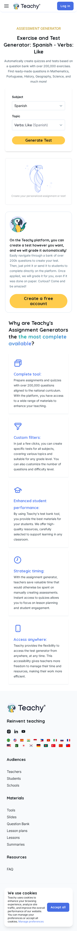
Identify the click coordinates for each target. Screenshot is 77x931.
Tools (11, 810)
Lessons (13, 837)
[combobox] (14, 125)
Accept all (58, 907)
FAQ (10, 869)
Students (14, 778)
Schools (13, 785)
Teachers (14, 771)
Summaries (16, 844)
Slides (11, 817)
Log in (65, 6)
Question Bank (18, 824)
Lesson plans (17, 831)
